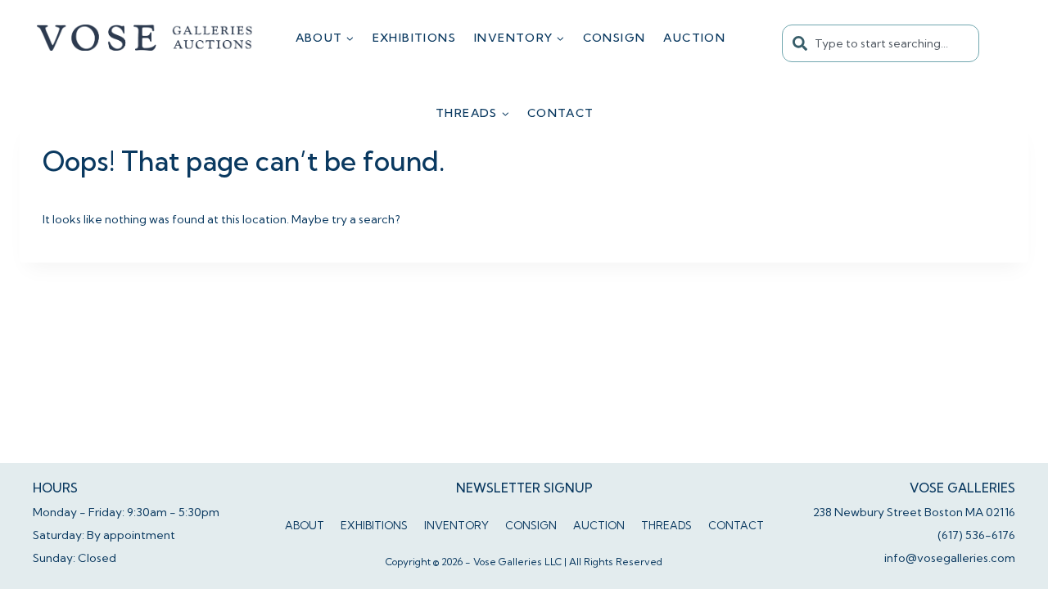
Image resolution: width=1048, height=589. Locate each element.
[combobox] (880, 43)
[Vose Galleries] (145, 38)
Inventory (456, 525)
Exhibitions (414, 37)
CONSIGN (614, 37)
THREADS (666, 525)
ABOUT (304, 525)
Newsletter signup (524, 488)
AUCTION (694, 37)
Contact (560, 113)
